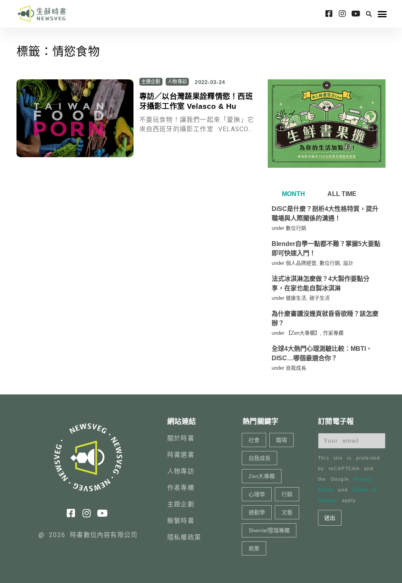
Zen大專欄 (262, 476)
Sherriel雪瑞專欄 (269, 530)
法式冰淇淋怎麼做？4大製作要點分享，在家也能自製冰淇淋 (320, 283)
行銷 (286, 494)
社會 (254, 440)
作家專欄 (333, 333)
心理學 (257, 494)
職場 (281, 440)
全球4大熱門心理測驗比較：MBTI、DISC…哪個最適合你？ (322, 353)
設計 (348, 263)
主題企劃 (151, 81)
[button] (369, 14)
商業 (254, 548)
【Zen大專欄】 (303, 333)
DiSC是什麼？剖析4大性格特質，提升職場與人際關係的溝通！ (325, 213)
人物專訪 (177, 81)
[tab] (292, 194)
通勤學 (257, 512)
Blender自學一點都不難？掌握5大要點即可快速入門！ (326, 248)
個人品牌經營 (301, 263)
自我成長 (296, 368)
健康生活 (296, 298)
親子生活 (319, 298)
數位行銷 (296, 228)
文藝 (286, 512)
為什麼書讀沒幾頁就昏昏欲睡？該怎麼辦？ (325, 318)
